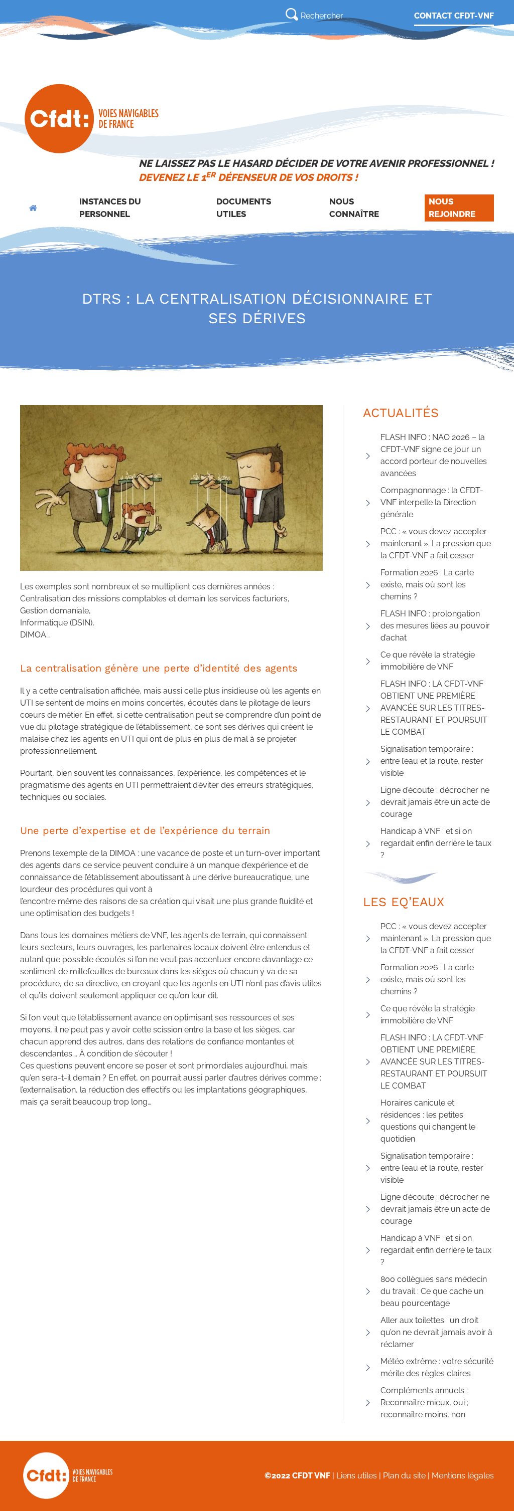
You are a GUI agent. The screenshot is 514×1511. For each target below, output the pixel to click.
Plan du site (404, 1475)
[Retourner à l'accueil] (92, 118)
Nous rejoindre (452, 208)
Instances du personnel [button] (110, 208)
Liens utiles (356, 1475)
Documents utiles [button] (243, 208)
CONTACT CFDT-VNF (454, 16)
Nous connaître (354, 208)
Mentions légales (463, 1475)
